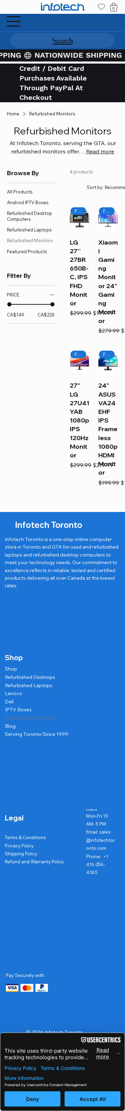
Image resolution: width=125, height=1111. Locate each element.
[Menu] (14, 21)
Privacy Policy (19, 845)
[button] (113, 7)
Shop (11, 669)
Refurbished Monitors (29, 718)
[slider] (9, 304)
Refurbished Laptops (28, 685)
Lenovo (13, 693)
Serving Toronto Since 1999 (36, 734)
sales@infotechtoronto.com (100, 840)
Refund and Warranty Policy (34, 861)
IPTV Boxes (18, 709)
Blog (10, 726)
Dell (9, 702)
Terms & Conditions (25, 837)
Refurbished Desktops (30, 677)
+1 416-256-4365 (97, 864)
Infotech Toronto (48, 525)
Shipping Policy (21, 853)
